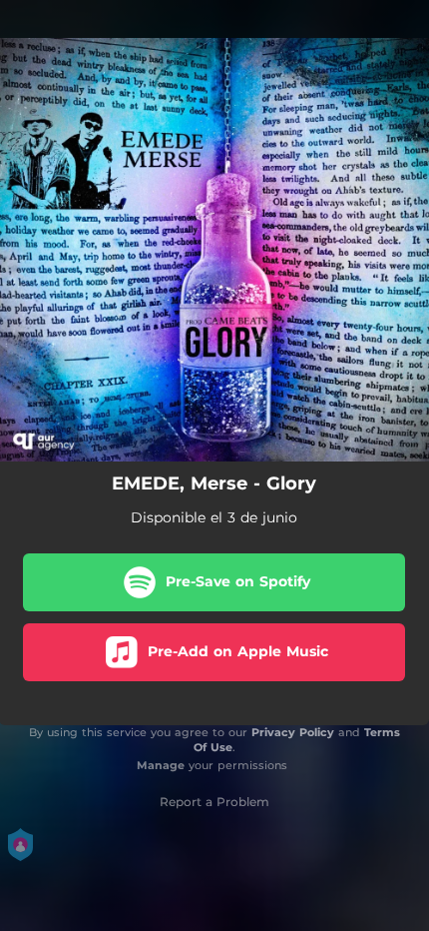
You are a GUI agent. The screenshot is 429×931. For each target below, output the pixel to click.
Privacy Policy (292, 732)
